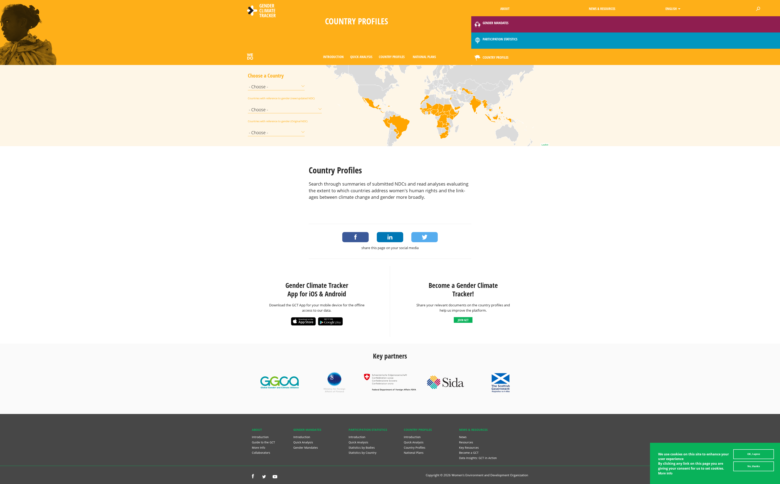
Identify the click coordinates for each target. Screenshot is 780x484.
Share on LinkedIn (390, 237)
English (671, 8)
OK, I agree (753, 454)
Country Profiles (392, 57)
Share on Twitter (424, 237)
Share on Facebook (355, 237)
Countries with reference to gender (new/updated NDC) (258, 98)
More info (665, 473)
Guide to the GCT (263, 442)
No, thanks (754, 466)
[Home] (261, 11)
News (463, 437)
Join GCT (463, 320)
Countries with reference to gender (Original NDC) (258, 121)
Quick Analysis (361, 57)
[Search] (758, 8)
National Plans (424, 57)
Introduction (333, 57)
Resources (466, 442)
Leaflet (545, 144)
